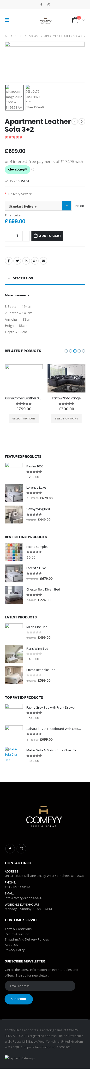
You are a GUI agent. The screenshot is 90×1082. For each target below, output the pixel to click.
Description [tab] (22, 278)
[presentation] (10, 62)
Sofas (24, 180)
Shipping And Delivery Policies (27, 939)
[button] (66, 351)
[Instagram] (49, 4)
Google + (35, 261)
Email (43, 261)
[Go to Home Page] (6, 36)
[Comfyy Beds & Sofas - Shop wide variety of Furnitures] (45, 20)
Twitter (17, 261)
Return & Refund (17, 934)
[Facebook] (41, 4)
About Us (11, 944)
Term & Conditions (18, 929)
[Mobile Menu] (8, 20)
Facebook (8, 261)
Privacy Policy (15, 950)
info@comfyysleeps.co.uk (24, 898)
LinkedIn (26, 261)
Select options (24, 418)
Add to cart (50, 236)
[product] (24, 378)
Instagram (21, 848)
